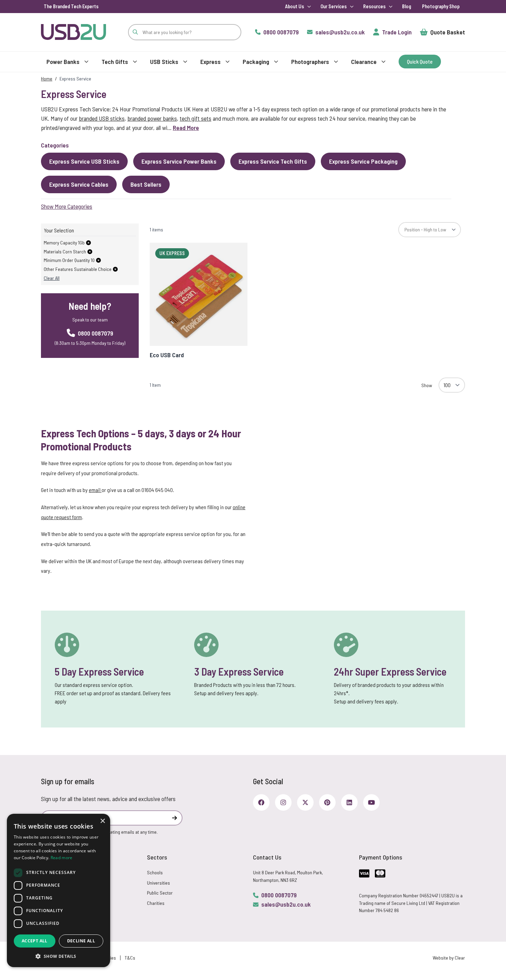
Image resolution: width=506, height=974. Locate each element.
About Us (294, 6)
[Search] (135, 32)
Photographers (310, 61)
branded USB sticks (102, 118)
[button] (58, 956)
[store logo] (73, 32)
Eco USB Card (167, 355)
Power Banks (63, 61)
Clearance (364, 61)
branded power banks (152, 118)
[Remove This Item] (88, 242)
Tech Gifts (115, 61)
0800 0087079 (279, 895)
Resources (374, 6)
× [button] (102, 821)
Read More (186, 127)
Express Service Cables (78, 184)
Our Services (333, 6)
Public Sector (160, 893)
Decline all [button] (81, 941)
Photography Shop (441, 6)
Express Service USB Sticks (84, 161)
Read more (62, 858)
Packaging (256, 61)
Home (46, 78)
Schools (155, 872)
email (95, 489)
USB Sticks (164, 61)
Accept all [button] (35, 941)
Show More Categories (66, 206)
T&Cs (130, 958)
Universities (158, 883)
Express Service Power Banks (179, 161)
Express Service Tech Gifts (273, 161)
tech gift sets (195, 118)
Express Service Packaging (363, 161)
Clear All (52, 278)
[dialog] (58, 890)
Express (210, 61)
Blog (406, 6)
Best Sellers (145, 184)
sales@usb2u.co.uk (286, 904)
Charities (156, 903)
